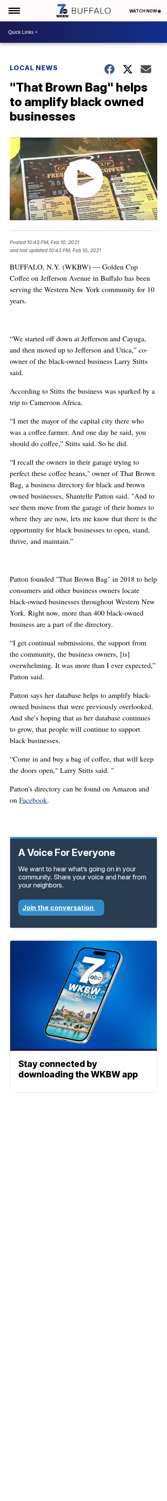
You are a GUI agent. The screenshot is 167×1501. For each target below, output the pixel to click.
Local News (34, 68)
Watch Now (143, 10)
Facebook (33, 800)
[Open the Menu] (13, 10)
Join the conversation (58, 908)
